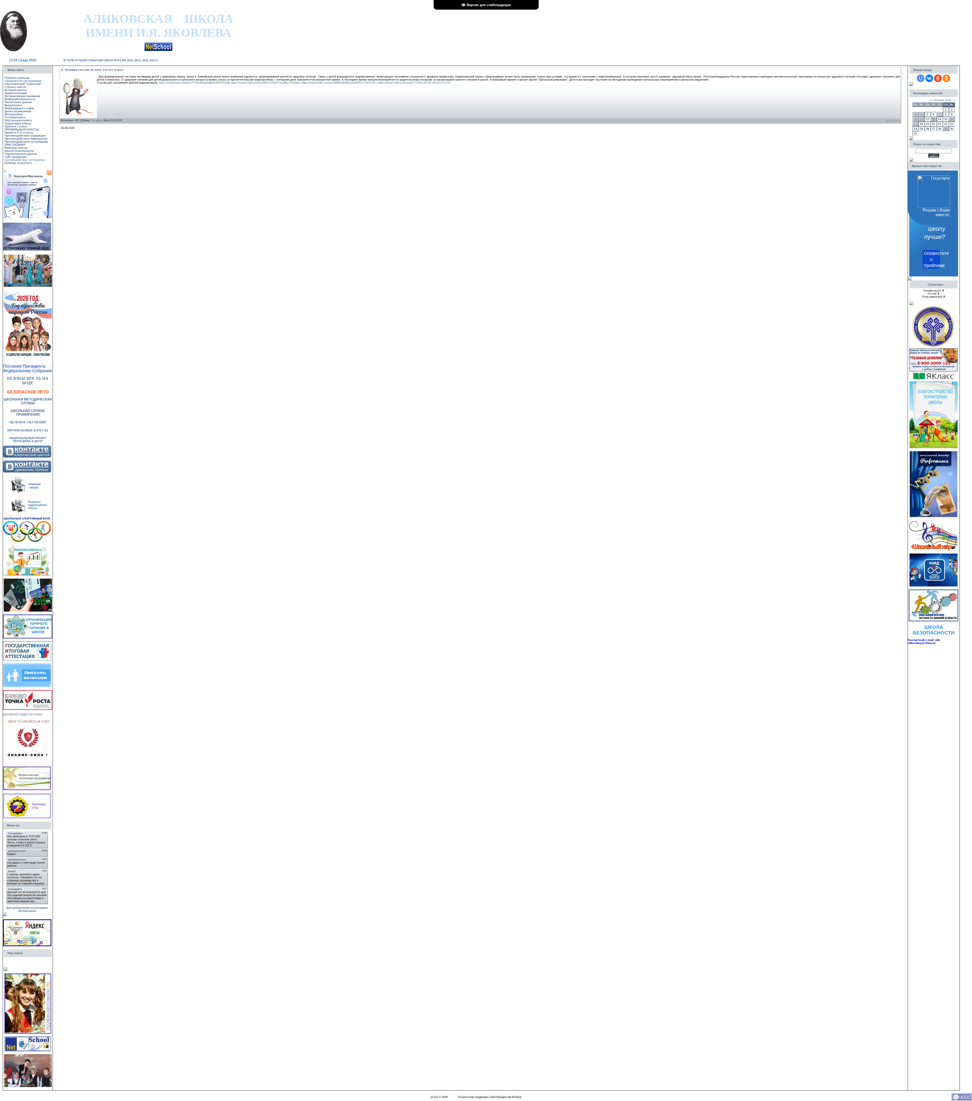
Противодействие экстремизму (26, 141)
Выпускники (13, 105)
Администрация (16, 92)
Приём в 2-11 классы (19, 132)
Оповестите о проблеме (932, 259)
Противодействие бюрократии (26, 138)
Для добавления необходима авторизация (27, 909)
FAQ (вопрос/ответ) (18, 120)
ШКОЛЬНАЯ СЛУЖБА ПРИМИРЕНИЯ (28, 412)
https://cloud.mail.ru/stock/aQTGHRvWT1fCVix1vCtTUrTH (414, 82)
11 (921, 119)
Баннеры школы (16, 147)
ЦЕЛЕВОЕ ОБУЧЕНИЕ (27, 422)
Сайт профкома (16, 156)
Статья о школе (15, 86)
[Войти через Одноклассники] (946, 78)
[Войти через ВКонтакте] (929, 78)
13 (933, 119)
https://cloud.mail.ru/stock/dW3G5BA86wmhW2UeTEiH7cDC (338, 82)
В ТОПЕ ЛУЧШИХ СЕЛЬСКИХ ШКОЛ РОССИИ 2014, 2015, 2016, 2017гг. (111, 60)
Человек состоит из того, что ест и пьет (94, 70)
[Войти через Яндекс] (938, 78)
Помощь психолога (18, 162)
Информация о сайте (19, 108)
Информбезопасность (20, 99)
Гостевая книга (15, 117)
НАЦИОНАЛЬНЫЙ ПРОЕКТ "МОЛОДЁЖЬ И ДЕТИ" (28, 439)
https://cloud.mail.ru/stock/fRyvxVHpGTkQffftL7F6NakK (265, 82)
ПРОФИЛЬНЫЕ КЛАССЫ (22, 129)
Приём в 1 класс (16, 126)
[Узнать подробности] (27, 691)
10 (915, 119)
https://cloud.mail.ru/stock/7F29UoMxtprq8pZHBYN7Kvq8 (194, 82)
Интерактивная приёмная (22, 96)
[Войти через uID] (920, 78)
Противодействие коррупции (25, 135)
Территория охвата (18, 123)
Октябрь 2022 (942, 100)
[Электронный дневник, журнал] (158, 44)
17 (915, 123)
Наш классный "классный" (23, 83)
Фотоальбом (13, 114)
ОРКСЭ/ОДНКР (15, 144)
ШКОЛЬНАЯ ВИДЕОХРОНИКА (22, 714)
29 (945, 128)
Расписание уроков (18, 102)
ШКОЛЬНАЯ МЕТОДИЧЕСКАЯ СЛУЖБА (28, 401)
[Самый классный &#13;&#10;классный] (28, 1055)
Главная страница (17, 77)
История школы (16, 89)
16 (951, 119)
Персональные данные (21, 153)
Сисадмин (96, 120)
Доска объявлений (18, 111)
